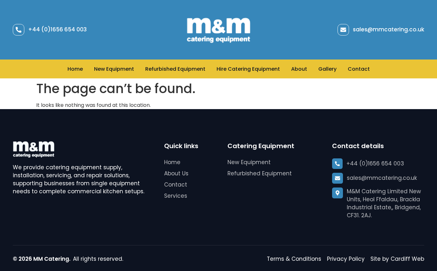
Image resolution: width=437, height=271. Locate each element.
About (299, 69)
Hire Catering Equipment (248, 69)
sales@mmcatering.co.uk (388, 29)
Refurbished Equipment (175, 69)
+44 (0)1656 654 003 (57, 29)
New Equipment (114, 69)
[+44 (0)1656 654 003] (18, 30)
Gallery (327, 69)
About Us (176, 173)
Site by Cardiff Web (397, 259)
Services (175, 196)
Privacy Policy (346, 259)
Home (75, 69)
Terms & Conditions (294, 259)
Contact (359, 69)
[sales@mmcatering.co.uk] (343, 30)
